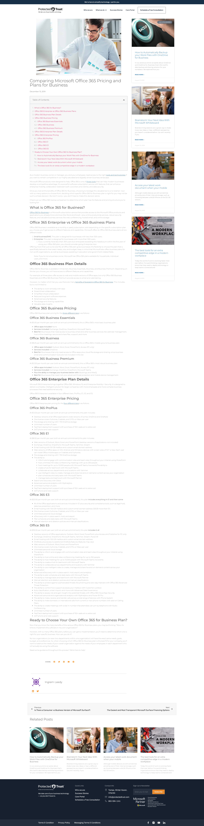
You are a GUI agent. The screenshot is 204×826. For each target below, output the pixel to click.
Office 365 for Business (39, 212)
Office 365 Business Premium (50, 128)
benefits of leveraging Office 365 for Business (94, 282)
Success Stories (82, 793)
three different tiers (71, 313)
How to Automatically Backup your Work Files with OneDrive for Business (68, 155)
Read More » (139, 74)
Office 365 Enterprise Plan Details (48, 132)
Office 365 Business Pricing (46, 118)
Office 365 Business (46, 125)
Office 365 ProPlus (45, 138)
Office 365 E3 (43, 145)
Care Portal (80, 797)
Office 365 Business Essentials (50, 121)
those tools (91, 182)
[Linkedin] (33, 691)
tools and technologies (115, 175)
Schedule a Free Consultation (87, 800)
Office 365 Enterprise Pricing (47, 135)
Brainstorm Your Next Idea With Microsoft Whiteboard (60, 159)
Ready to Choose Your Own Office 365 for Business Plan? (58, 152)
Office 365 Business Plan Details (48, 115)
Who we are (80, 790)
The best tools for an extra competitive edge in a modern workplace (66, 166)
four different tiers (71, 403)
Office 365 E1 (43, 142)
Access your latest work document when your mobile (60, 162)
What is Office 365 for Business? (47, 108)
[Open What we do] (106, 10)
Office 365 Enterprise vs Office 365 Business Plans (55, 111)
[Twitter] (38, 691)
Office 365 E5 (43, 149)
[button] (124, 100)
